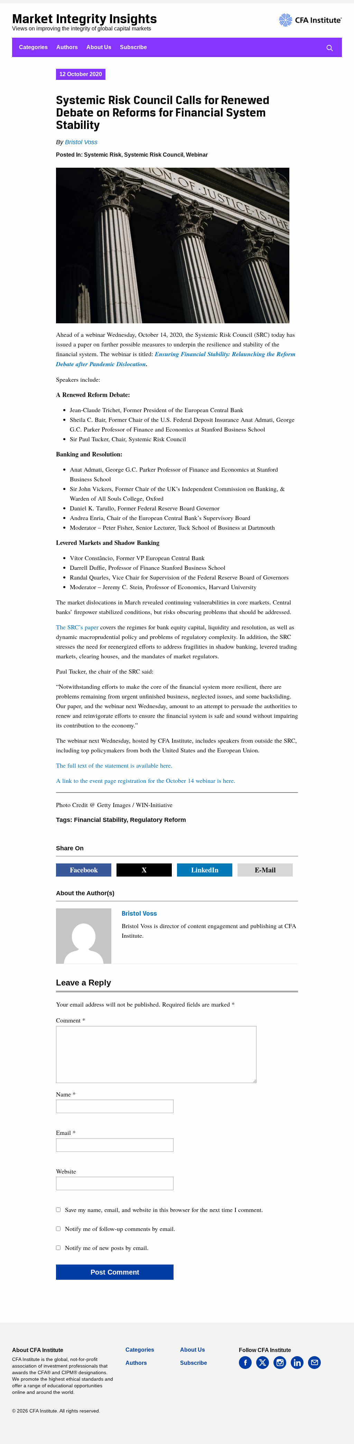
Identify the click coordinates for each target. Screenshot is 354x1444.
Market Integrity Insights (84, 18)
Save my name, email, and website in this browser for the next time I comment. (164, 1209)
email (314, 1362)
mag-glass (329, 48)
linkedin (297, 1362)
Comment (70, 1020)
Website (66, 1171)
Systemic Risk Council (153, 155)
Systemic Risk (102, 155)
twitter (262, 1362)
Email (66, 1132)
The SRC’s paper (77, 627)
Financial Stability (100, 819)
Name (66, 1094)
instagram (279, 1362)
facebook (245, 1362)
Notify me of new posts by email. (107, 1247)
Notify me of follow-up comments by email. (120, 1228)
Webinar (197, 155)
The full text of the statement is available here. (114, 765)
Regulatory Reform (158, 819)
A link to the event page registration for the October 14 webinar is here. (145, 780)
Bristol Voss (81, 142)
